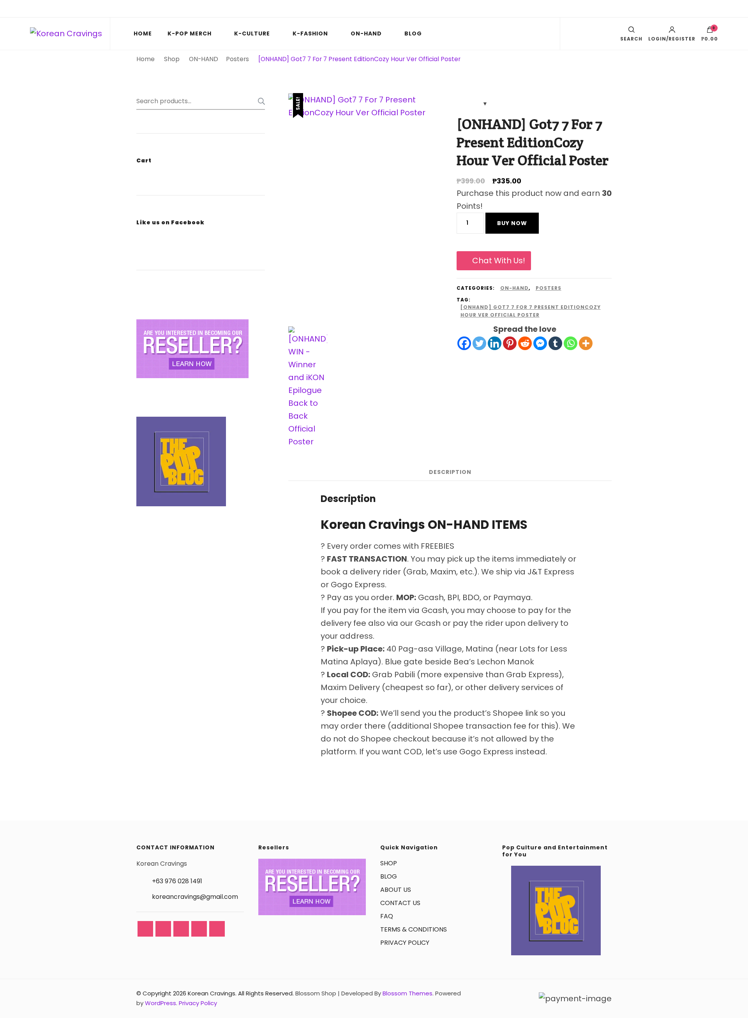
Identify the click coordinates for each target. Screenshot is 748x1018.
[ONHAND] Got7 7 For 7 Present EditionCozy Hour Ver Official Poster (530, 311)
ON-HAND (366, 33)
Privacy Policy (198, 1003)
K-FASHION (310, 33)
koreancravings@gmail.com (195, 896)
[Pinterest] (510, 343)
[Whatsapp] (570, 343)
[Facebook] (464, 343)
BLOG (413, 33)
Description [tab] (450, 472)
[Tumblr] (555, 343)
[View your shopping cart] (710, 31)
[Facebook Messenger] (540, 343)
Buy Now (512, 223)
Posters (548, 288)
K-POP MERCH (190, 33)
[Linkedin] (494, 343)
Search (259, 101)
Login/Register (671, 38)
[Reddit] (525, 343)
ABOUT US (395, 889)
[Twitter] (479, 343)
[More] (586, 343)
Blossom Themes (407, 993)
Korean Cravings (211, 993)
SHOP (388, 863)
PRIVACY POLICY (404, 942)
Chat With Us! (498, 260)
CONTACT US (400, 902)
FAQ (386, 916)
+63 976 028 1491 (177, 881)
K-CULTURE (252, 33)
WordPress (160, 1003)
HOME (143, 33)
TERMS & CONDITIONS (413, 929)
